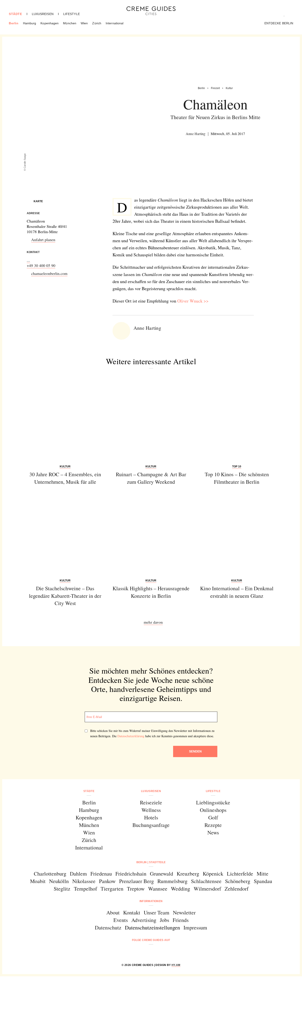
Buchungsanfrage (151, 824)
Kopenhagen (49, 23)
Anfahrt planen (43, 239)
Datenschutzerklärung (130, 736)
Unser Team (156, 912)
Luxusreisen (43, 14)
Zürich (96, 23)
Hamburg (29, 23)
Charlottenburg (50, 873)
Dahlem (78, 873)
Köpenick (213, 873)
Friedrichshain (130, 873)
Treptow (136, 888)
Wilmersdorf (207, 888)
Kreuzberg (188, 873)
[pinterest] (157, 952)
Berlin (14, 23)
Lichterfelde (240, 873)
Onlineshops (213, 809)
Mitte (262, 873)
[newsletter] (168, 952)
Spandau (263, 881)
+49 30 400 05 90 (41, 265)
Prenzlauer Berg (136, 881)
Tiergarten (112, 888)
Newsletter (184, 912)
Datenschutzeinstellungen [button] (152, 927)
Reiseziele (151, 802)
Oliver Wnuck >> (192, 301)
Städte (15, 14)
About (113, 912)
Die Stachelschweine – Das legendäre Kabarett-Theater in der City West (65, 596)
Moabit (38, 881)
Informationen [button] (151, 901)
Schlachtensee (206, 881)
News (213, 832)
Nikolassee (84, 881)
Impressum (195, 927)
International (114, 23)
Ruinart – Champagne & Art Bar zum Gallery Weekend (151, 478)
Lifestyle (71, 14)
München (69, 23)
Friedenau (101, 873)
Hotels (151, 817)
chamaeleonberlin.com (49, 273)
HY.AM (176, 965)
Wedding (180, 888)
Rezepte (213, 824)
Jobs (164, 920)
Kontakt (131, 912)
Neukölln (59, 881)
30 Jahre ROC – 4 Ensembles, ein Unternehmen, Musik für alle (65, 478)
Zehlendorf (236, 888)
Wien (84, 23)
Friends (181, 920)
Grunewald (161, 873)
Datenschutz (108, 927)
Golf (213, 817)
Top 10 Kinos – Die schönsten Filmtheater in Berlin (237, 478)
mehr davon (153, 622)
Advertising (143, 920)
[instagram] (145, 952)
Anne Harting (196, 133)
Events (120, 920)
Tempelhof (85, 888)
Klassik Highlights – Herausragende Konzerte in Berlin (151, 592)
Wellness (151, 809)
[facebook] (134, 952)
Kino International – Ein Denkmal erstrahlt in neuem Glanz (236, 592)
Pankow (107, 881)
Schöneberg (237, 881)
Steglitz (62, 888)
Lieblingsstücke (213, 802)
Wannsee (157, 888)
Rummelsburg (172, 881)
